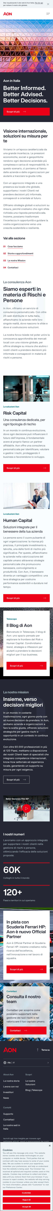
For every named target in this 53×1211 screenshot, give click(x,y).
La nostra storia (11, 1080)
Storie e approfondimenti (20, 253)
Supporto (8, 1113)
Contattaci (13, 267)
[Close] (50, 1146)
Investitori (8, 1092)
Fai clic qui (39, 3)
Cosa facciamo (15, 246)
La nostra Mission (16, 260)
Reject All (26, 1200)
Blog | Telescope (33, 1090)
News (6, 1098)
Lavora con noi (11, 1086)
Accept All (26, 1206)
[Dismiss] (48, 4)
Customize (26, 1193)
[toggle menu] (48, 13)
